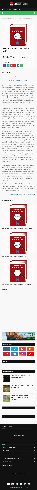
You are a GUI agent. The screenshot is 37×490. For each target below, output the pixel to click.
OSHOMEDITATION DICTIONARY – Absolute (17, 228)
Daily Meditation (19, 450)
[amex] (28, 484)
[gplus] (22, 349)
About (3, 9)
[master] (16, 484)
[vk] (14, 354)
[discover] (20, 484)
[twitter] (14, 349)
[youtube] (30, 354)
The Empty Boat (19, 461)
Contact (9, 9)
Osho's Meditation (23, 487)
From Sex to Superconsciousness (19, 453)
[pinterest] (6, 354)
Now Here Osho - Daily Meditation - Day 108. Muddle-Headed (22, 397)
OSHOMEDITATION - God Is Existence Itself (20, 376)
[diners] (24, 484)
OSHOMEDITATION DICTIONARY (14, 18)
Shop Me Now (16, 9)
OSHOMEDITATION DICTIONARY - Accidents (17, 284)
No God (19, 456)
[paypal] (8, 484)
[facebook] (6, 349)
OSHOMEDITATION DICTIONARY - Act (14, 256)
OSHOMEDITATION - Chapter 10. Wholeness (22, 386)
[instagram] (22, 354)
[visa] (12, 484)
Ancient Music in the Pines (19, 447)
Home (3, 18)
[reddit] (30, 349)
